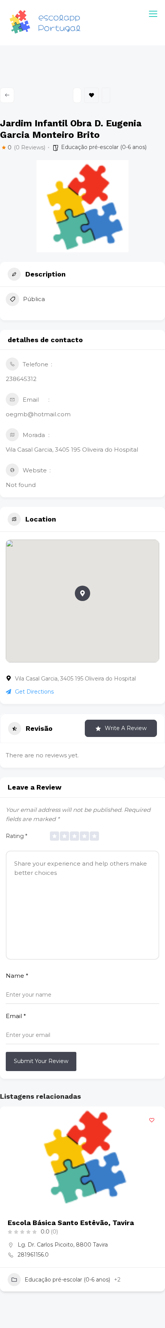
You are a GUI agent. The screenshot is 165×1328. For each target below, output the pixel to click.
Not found (21, 484)
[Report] (106, 95)
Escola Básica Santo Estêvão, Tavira (71, 1223)
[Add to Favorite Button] (151, 1120)
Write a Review (126, 728)
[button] (82, 593)
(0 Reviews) (29, 147)
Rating (16, 836)
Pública (34, 299)
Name (17, 975)
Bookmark (91, 95)
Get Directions (34, 691)
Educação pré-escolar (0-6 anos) (104, 147)
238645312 (21, 379)
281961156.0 (33, 1254)
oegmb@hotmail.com (38, 414)
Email (16, 1016)
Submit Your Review (41, 1061)
